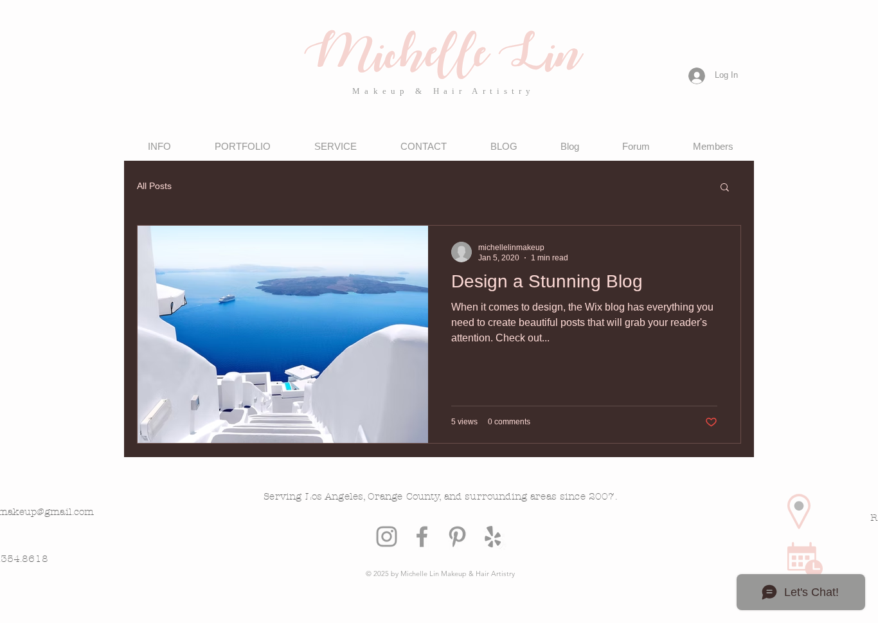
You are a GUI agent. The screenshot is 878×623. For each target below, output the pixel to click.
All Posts (154, 186)
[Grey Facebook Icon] (422, 536)
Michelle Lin (440, 58)
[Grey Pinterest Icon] (457, 536)
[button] (725, 188)
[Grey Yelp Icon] (492, 536)
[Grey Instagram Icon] (386, 536)
